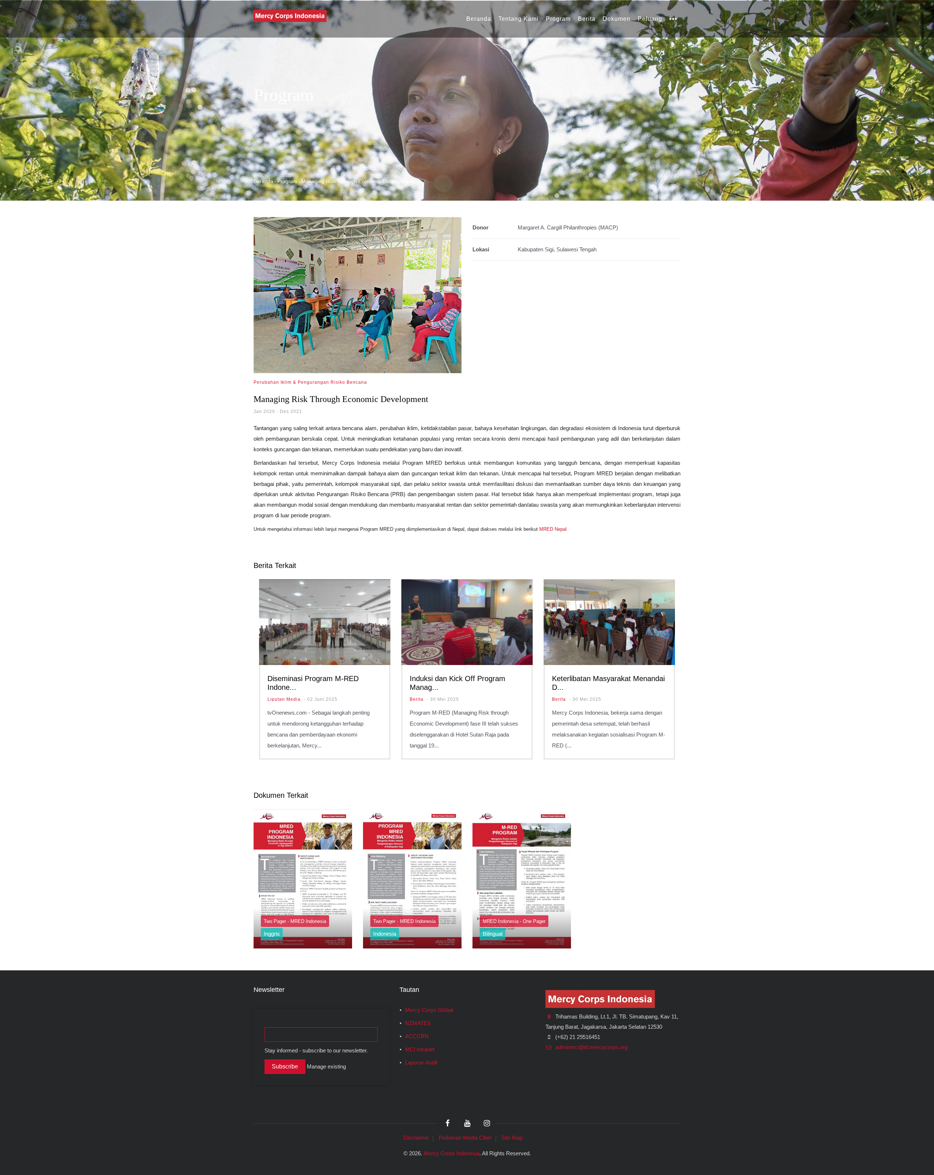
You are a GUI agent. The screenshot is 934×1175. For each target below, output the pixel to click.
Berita (586, 19)
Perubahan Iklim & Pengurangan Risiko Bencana (310, 382)
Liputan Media (284, 699)
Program (558, 19)
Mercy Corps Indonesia (451, 1153)
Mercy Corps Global (429, 1010)
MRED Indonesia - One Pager (514, 921)
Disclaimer (416, 1138)
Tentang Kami (518, 19)
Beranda (478, 19)
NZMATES (418, 1023)
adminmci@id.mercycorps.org (591, 1047)
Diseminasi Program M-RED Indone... (313, 683)
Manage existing (326, 1067)
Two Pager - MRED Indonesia (295, 921)
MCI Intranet (420, 1049)
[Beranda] (290, 15)
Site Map (511, 1138)
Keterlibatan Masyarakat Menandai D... (608, 683)
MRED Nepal (553, 529)
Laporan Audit (421, 1063)
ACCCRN (417, 1036)
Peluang (650, 19)
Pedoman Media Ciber (465, 1138)
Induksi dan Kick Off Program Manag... (457, 683)
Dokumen (616, 19)
